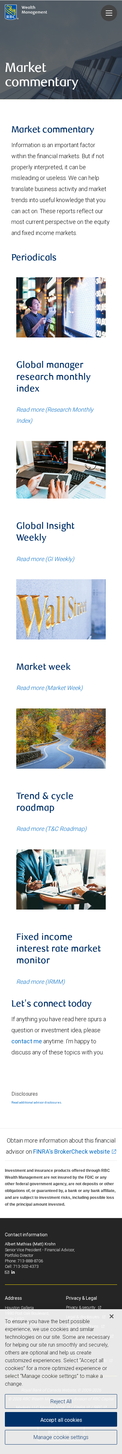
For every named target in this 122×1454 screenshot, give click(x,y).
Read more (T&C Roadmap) (51, 828)
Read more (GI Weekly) (45, 559)
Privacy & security (81, 1307)
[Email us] (7, 1272)
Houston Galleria (19, 1307)
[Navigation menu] (109, 13)
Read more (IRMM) (40, 981)
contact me (26, 1041)
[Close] (111, 1316)
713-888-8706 (30, 1261)
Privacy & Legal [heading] (81, 1298)
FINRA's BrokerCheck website (71, 1151)
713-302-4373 (26, 1266)
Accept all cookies (61, 1420)
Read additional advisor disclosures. (36, 1102)
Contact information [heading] (26, 1235)
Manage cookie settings (61, 1437)
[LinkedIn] (14, 1272)
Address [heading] (13, 1298)
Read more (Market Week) (49, 688)
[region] (61, 1381)
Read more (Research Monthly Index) (54, 415)
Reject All (61, 1401)
